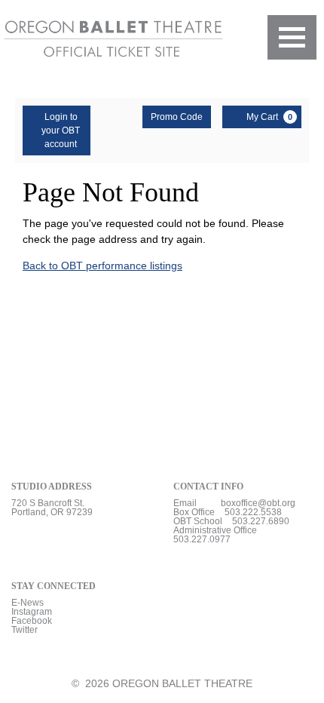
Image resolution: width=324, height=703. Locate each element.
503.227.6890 (260, 521)
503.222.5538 (253, 512)
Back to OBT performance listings (102, 265)
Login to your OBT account (60, 130)
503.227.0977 (202, 539)
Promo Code (177, 117)
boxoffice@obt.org (258, 503)
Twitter (24, 630)
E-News (27, 602)
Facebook (31, 621)
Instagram (31, 611)
